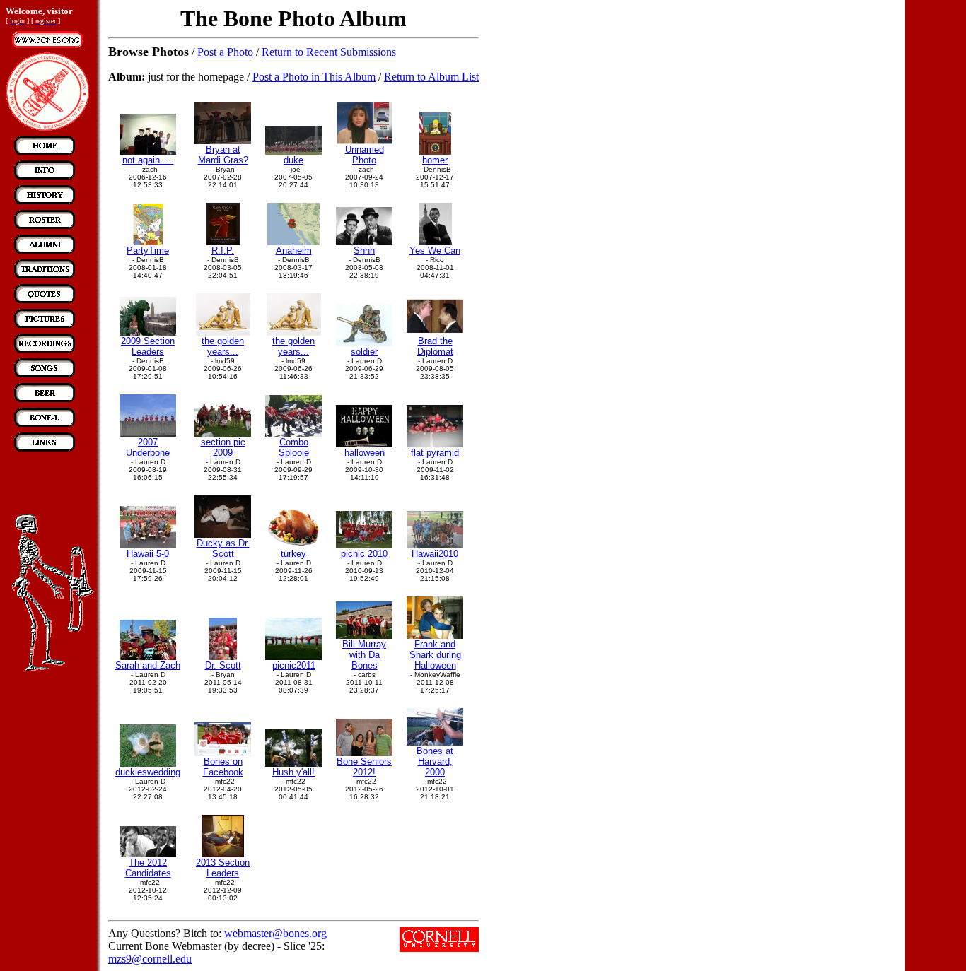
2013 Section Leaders (223, 867)
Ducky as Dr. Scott (223, 548)
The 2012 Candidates (148, 867)
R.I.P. (222, 250)
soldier (364, 351)
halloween (364, 452)
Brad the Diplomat (435, 346)
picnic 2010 (364, 553)
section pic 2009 (223, 447)
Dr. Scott (223, 665)
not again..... (148, 160)
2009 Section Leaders (148, 346)
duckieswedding (147, 772)
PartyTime (148, 250)
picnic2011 (293, 665)
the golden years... (223, 346)
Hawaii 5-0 (148, 553)
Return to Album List (431, 77)
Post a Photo (225, 52)
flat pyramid (435, 452)
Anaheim (294, 250)
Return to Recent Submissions (329, 52)
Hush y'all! (293, 772)
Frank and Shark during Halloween (435, 655)
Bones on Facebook (223, 766)
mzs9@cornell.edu (150, 959)
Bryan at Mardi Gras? (223, 154)
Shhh (364, 250)
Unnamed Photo (364, 154)
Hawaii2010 (435, 553)
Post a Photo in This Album (314, 77)
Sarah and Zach (147, 665)
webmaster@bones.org (275, 933)
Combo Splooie (294, 447)
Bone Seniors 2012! (364, 766)
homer (435, 160)
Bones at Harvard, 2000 (435, 761)
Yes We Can (434, 250)
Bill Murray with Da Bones (364, 655)
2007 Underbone (148, 447)
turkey (293, 553)
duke (293, 160)
